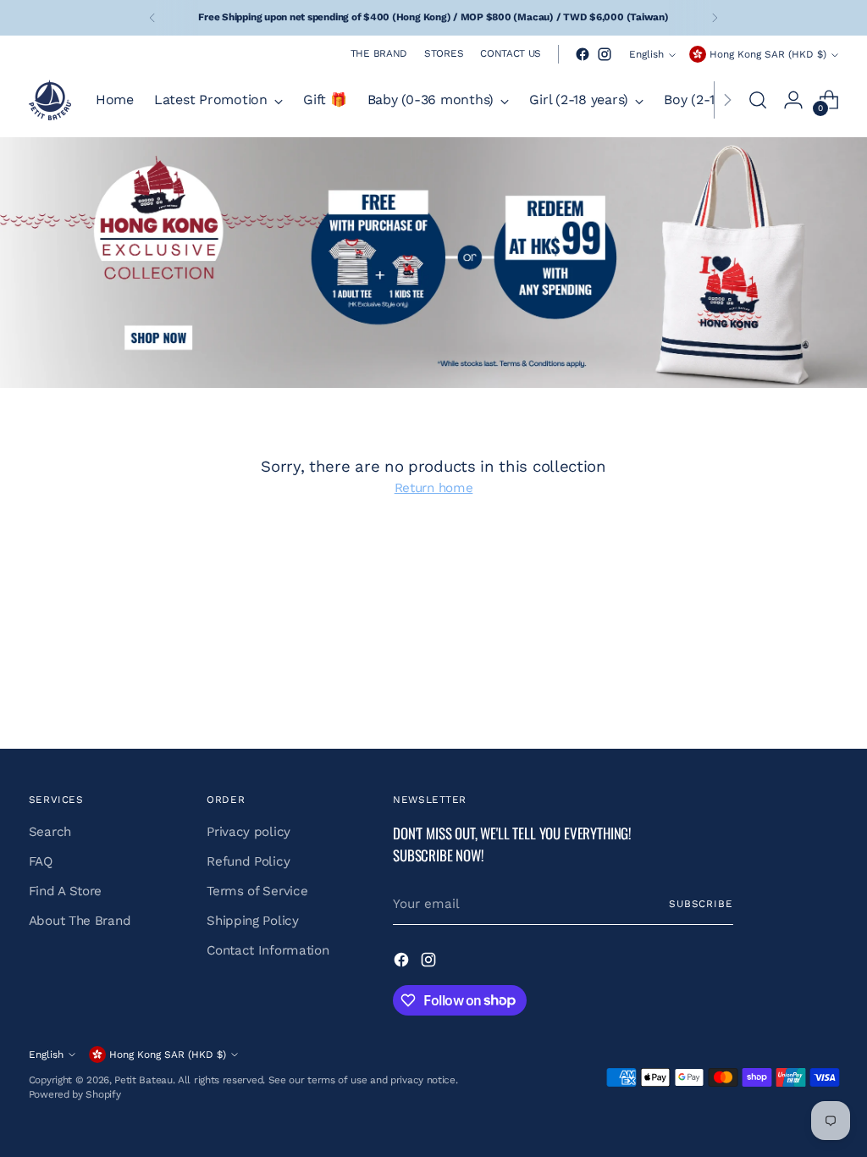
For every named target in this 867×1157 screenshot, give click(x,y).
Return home (434, 487)
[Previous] (152, 18)
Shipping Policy (252, 920)
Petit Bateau (143, 1080)
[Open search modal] (758, 100)
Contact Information (268, 950)
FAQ (40, 861)
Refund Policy (248, 861)
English (646, 54)
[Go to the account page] (793, 100)
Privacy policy (248, 831)
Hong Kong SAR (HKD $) (768, 54)
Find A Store (65, 891)
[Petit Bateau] (50, 100)
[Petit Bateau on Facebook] (582, 54)
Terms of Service (257, 891)
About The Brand (79, 920)
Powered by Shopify (75, 1094)
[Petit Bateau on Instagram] (604, 54)
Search (50, 831)
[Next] (714, 18)
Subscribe (701, 904)
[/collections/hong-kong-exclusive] (433, 262)
